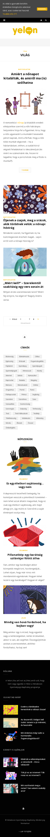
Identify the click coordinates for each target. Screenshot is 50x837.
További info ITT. (10, 14)
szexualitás (10, 404)
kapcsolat (9, 380)
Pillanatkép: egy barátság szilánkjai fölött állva (25, 556)
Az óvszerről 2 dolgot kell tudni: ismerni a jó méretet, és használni (33, 722)
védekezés (26, 418)
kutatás (22, 380)
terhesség (37, 409)
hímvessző (27, 371)
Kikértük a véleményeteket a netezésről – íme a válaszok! (33, 762)
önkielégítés (10, 428)
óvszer (30, 423)
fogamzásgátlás (37, 361)
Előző (14, 319)
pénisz (24, 394)
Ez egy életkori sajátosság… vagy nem (25, 485)
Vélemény (23, 479)
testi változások (21, 413)
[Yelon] (25, 30)
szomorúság (25, 404)
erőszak (22, 361)
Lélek (23, 618)
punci (32, 390)
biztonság (9, 356)
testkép (36, 413)
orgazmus (10, 390)
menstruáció (22, 385)
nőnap (20, 122)
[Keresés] (46, 20)
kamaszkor (32, 375)
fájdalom (9, 366)
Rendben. (42, 9)
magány (34, 380)
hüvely (39, 371)
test (7, 413)
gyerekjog (23, 366)
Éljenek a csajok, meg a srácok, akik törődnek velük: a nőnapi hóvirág (25, 224)
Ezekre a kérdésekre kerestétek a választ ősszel (33, 708)
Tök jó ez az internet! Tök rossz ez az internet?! (33, 773)
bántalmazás (24, 356)
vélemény (39, 418)
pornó (22, 390)
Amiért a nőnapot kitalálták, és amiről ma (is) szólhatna (24, 78)
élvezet (19, 423)
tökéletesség (11, 418)
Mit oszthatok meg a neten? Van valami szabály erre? (33, 788)
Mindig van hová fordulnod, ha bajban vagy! (25, 623)
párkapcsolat (11, 394)
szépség (23, 409)
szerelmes (23, 399)
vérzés (8, 423)
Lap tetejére (25, 831)
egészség (9, 361)
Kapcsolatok (24, 69)
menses (9, 385)
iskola (20, 375)
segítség (35, 394)
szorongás (10, 409)
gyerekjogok (37, 366)
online (35, 385)
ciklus (37, 356)
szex (34, 399)
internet (9, 375)
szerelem (9, 399)
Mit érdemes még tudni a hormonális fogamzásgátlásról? (32, 736)
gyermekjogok (11, 371)
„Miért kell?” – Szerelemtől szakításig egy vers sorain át (23, 285)
